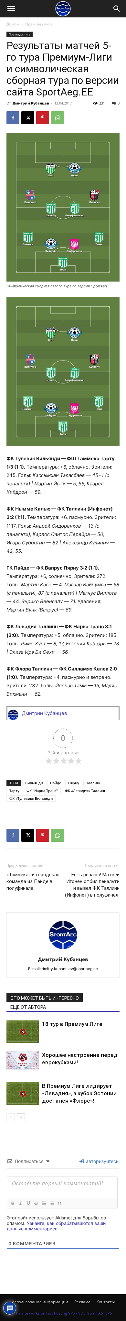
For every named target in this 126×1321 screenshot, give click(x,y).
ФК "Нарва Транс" (42, 790)
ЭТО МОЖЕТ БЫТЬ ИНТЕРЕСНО (44, 998)
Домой (12, 24)
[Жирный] (12, 1203)
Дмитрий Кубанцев (31, 103)
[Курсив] (20, 1203)
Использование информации (40, 1302)
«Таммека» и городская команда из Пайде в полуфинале (32, 881)
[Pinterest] (42, 117)
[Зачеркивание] (36, 1203)
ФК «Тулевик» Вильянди (31, 798)
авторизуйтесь (102, 1161)
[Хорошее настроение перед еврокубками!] (22, 1060)
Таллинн (93, 782)
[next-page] (21, 1117)
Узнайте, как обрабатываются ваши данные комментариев (56, 1225)
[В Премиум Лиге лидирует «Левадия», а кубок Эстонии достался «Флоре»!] (22, 1093)
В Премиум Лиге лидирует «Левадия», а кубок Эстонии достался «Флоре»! (79, 1093)
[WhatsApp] (57, 117)
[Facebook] (12, 117)
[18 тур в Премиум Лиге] (22, 1031)
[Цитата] (59, 1203)
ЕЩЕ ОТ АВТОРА (28, 1007)
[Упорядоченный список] (43, 1203)
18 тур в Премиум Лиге (72, 1024)
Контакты (106, 1302)
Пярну (73, 782)
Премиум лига (39, 24)
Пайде (55, 782)
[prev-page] (10, 1117)
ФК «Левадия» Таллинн (85, 790)
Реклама (82, 1302)
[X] (27, 117)
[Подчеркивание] (28, 1203)
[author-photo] (63, 950)
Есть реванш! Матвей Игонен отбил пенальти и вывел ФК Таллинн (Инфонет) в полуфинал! (92, 885)
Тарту (14, 790)
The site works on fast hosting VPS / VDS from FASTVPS (63, 1313)
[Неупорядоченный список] (51, 1203)
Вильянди (34, 782)
